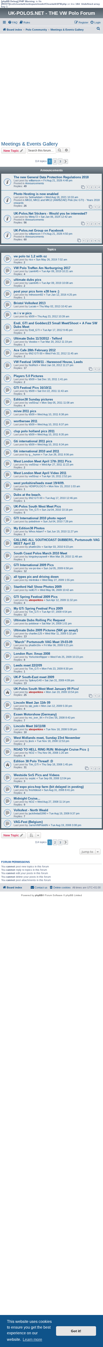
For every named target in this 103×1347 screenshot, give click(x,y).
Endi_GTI (34, 330)
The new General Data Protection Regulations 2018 (51, 177)
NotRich (33, 365)
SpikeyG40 (35, 680)
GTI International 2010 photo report (40, 518)
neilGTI (33, 590)
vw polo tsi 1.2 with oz (30, 256)
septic (32, 778)
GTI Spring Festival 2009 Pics (35, 597)
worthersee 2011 (25, 421)
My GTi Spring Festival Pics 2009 (38, 608)
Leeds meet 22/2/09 (28, 665)
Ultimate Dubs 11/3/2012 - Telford (38, 338)
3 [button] (60, 161)
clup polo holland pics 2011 (34, 431)
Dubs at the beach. (27, 495)
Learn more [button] (32, 1339)
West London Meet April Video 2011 (40, 473)
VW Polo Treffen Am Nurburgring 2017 (42, 268)
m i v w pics (23, 313)
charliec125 (35, 633)
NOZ (31, 752)
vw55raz (34, 402)
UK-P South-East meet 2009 (34, 677)
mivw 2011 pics (25, 411)
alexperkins (36, 600)
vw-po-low (35, 568)
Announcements (34, 183)
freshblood (35, 790)
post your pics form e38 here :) (36, 291)
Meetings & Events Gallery (29, 143)
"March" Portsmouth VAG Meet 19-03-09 (43, 642)
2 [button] (55, 161)
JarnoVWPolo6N (38, 825)
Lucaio (32, 306)
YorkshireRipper (38, 656)
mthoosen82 (36, 294)
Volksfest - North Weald (31, 810)
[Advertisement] (51, 87)
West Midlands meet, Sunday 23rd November (47, 738)
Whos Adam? (36, 531)
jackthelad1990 (37, 813)
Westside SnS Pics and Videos (36, 775)
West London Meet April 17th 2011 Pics (42, 461)
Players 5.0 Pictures (28, 376)
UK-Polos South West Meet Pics (37, 506)
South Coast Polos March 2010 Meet (40, 553)
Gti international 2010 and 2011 (36, 451)
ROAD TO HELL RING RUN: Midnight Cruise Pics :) (51, 749)
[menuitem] (12, 22)
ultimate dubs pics (27, 279)
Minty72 (33, 216)
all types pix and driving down (36, 577)
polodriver (34, 521)
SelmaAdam (36, 197)
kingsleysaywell (38, 556)
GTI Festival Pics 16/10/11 (33, 387)
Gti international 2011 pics (33, 441)
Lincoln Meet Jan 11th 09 (32, 702)
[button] (65, 161)
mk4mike (34, 580)
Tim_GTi (34, 509)
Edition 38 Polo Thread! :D (33, 761)
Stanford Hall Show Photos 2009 (38, 587)
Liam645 (34, 271)
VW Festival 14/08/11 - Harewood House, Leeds (48, 362)
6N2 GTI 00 (35, 353)
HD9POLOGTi (37, 486)
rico (31, 259)
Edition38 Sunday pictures (33, 399)
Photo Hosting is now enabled (36, 194)
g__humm (34, 454)
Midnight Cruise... (27, 798)
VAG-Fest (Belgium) (28, 822)
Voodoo (33, 341)
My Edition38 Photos (29, 528)
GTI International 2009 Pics (34, 565)
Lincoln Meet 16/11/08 (30, 726)
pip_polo (33, 705)
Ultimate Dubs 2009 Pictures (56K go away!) (46, 630)
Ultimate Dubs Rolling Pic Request (39, 620)
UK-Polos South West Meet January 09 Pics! (46, 689)
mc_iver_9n (35, 717)
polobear (34, 623)
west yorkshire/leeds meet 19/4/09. (39, 483)
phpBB (39, 895)
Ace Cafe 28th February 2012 (35, 350)
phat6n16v (35, 546)
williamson (34, 180)
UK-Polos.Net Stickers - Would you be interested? (50, 213)
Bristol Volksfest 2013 (30, 303)
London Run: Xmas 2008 (32, 653)
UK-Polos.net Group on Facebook (38, 230)
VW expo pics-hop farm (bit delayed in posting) (49, 787)
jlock (31, 741)
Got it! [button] (76, 1331)
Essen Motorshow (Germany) (35, 714)
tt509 (31, 316)
